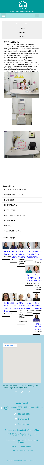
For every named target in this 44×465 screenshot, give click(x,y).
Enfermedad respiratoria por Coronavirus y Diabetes (22, 441)
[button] (3, 15)
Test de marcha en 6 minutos (22, 451)
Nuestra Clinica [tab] (22, 24)
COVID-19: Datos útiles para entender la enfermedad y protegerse (21, 435)
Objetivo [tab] (22, 37)
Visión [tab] (22, 28)
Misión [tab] (22, 32)
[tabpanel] (22, 110)
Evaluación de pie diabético (22, 446)
